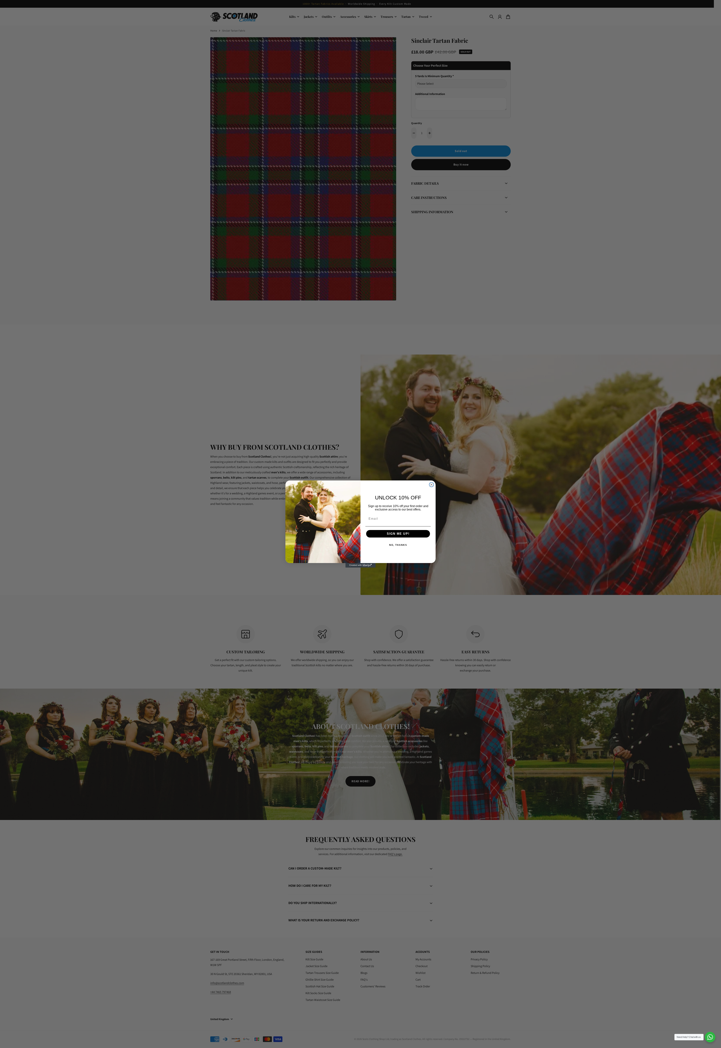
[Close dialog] (431, 484)
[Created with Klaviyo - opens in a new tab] (360, 565)
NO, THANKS (398, 545)
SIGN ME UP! (398, 533)
